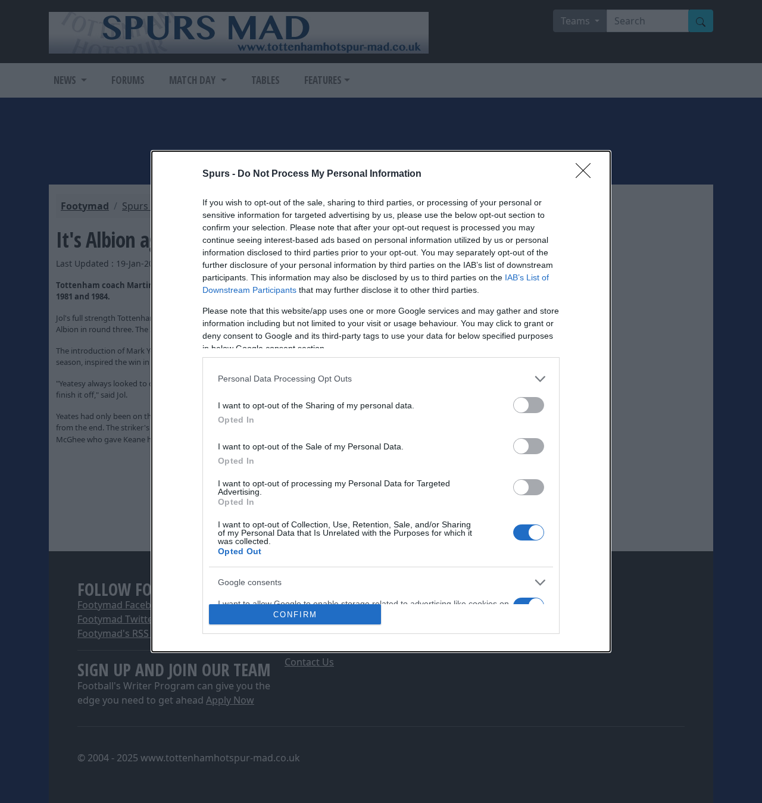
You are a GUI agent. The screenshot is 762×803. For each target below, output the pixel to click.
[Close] (587, 174)
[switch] (528, 405)
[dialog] (381, 401)
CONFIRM (295, 614)
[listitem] (381, 379)
